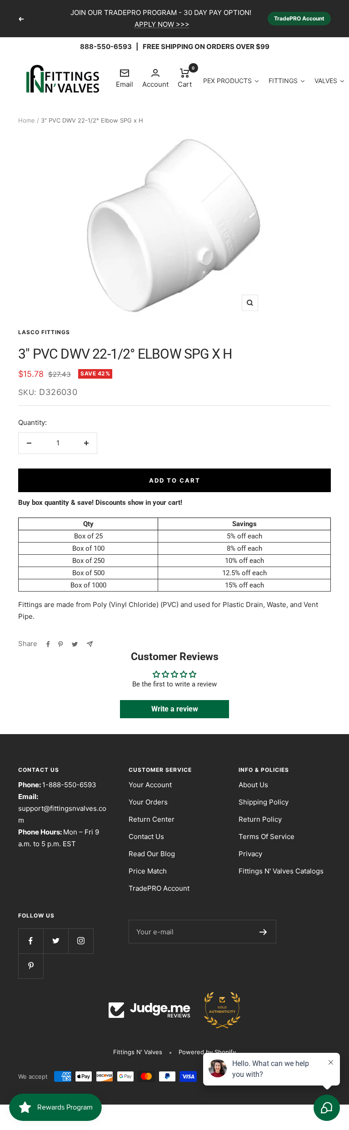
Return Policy (260, 819)
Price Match (148, 871)
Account (155, 84)
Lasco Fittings (44, 332)
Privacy (250, 853)
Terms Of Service (266, 836)
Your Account (150, 784)
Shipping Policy (264, 802)
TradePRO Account (299, 18)
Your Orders (148, 802)
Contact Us (146, 836)
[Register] (263, 932)
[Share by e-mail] (90, 644)
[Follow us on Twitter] (55, 940)
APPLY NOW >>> (162, 24)
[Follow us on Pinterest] (30, 965)
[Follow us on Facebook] (30, 940)
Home (26, 120)
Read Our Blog (152, 853)
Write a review (174, 709)
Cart (185, 78)
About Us (253, 784)
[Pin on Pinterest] (60, 644)
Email (124, 78)
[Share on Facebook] (48, 644)
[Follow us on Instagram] (80, 940)
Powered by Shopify (207, 1052)
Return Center (151, 819)
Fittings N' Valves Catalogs (281, 871)
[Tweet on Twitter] (75, 644)
